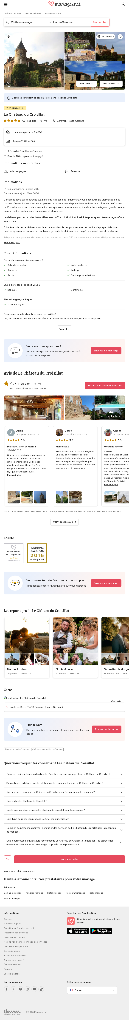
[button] (64, 350)
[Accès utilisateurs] (123, 4)
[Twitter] (13, 989)
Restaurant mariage (75, 893)
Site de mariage (12, 973)
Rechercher (100, 22)
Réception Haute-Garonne (17, 749)
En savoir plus (12, 242)
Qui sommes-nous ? (14, 960)
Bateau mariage (12, 898)
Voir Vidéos (86, 83)
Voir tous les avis (63, 521)
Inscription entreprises (15, 955)
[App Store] (78, 933)
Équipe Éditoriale (12, 964)
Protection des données (16, 932)
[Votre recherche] (8, 36)
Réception (10, 887)
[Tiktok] (41, 989)
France (78, 990)
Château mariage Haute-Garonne (47, 749)
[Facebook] (6, 989)
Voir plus (64, 329)
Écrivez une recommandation (105, 385)
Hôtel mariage (54, 893)
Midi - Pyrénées (33, 13)
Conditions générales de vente (19, 928)
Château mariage (13, 13)
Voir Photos (111, 83)
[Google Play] (101, 933)
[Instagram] (27, 989)
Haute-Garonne (53, 13)
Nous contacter (70, 859)
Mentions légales (12, 923)
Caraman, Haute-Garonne (70, 120)
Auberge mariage (34, 893)
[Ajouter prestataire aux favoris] (120, 36)
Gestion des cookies (14, 937)
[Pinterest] (20, 989)
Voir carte (116, 701)
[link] (27, 647)
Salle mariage (96, 893)
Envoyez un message (106, 350)
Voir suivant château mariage (19, 871)
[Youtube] (34, 989)
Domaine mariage (13, 893)
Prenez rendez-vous (106, 729)
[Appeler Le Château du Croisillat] (7, 859)
